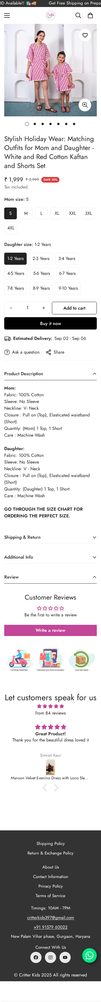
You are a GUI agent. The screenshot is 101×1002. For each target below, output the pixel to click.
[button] (90, 15)
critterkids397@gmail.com (50, 918)
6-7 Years (67, 273)
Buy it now (50, 323)
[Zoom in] (85, 105)
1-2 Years (15, 258)
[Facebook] (36, 957)
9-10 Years (68, 288)
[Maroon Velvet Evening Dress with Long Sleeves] (50, 767)
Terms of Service (50, 896)
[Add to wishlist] (85, 35)
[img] (50, 706)
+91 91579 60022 (51, 927)
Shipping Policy (50, 843)
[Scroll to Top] (91, 972)
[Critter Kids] (50, 15)
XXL (72, 213)
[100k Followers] (50, 957)
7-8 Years (15, 288)
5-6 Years (41, 273)
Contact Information (50, 877)
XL (57, 213)
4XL (10, 228)
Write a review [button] (50, 630)
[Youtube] (65, 957)
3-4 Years (66, 258)
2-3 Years (41, 258)
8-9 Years (41, 288)
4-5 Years (15, 273)
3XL (88, 213)
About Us (50, 867)
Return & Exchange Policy (50, 853)
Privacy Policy (50, 886)
